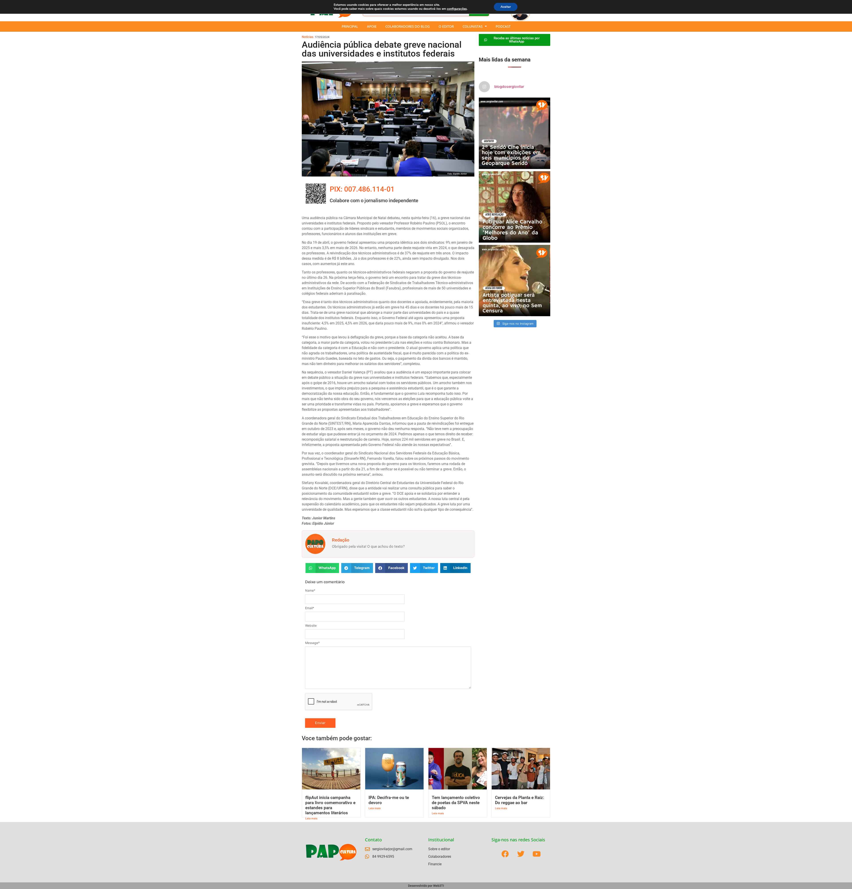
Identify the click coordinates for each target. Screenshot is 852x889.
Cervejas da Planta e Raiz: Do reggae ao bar (519, 800)
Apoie (372, 26)
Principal (350, 26)
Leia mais (311, 818)
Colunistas (473, 26)
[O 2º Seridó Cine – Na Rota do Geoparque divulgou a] (514, 133)
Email (309, 608)
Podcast (503, 26)
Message (312, 642)
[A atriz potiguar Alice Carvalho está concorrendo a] (514, 207)
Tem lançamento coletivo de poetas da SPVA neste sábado (456, 802)
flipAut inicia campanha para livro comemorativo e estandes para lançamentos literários (330, 805)
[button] (322, 568)
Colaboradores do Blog (407, 26)
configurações (457, 9)
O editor (446, 26)
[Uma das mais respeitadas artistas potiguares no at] (514, 280)
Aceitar (506, 7)
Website (311, 625)
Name (310, 590)
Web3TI (438, 885)
